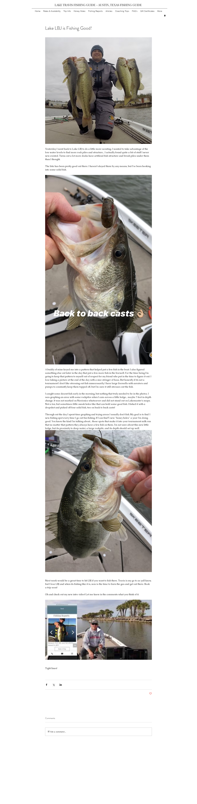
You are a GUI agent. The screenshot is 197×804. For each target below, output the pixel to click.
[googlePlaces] (164, 15)
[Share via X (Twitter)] (53, 684)
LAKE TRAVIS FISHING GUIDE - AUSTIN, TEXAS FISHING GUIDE (98, 5)
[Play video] (98, 630)
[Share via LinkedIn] (60, 684)
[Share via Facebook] (46, 684)
